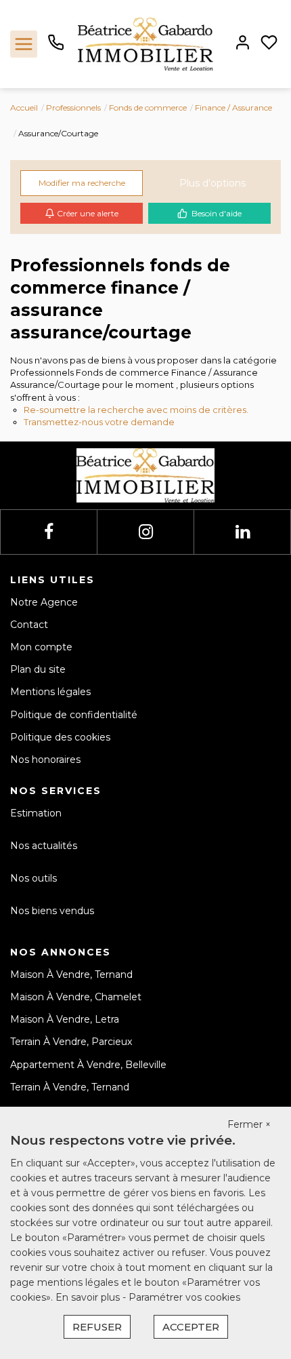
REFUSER (97, 1326)
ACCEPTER (190, 1326)
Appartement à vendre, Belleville (88, 1065)
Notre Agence (44, 602)
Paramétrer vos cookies (184, 1297)
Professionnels (73, 107)
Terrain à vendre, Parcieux (71, 1042)
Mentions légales (50, 692)
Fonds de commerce (148, 107)
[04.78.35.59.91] (55, 47)
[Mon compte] (242, 44)
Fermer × (249, 1124)
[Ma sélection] (269, 44)
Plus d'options (212, 183)
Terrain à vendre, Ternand (69, 1087)
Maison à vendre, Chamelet (75, 997)
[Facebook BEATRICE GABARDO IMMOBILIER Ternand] (48, 532)
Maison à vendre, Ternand (71, 974)
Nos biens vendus (52, 911)
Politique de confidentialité (73, 715)
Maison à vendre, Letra (64, 1019)
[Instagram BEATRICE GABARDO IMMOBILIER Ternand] (146, 532)
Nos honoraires (45, 759)
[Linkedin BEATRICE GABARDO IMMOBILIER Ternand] (243, 532)
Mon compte (41, 647)
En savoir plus (88, 1297)
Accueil (24, 107)
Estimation (36, 813)
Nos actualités (43, 846)
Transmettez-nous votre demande (99, 421)
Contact (29, 624)
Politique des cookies (60, 737)
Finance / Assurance (233, 107)
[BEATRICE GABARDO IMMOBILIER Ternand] (145, 43)
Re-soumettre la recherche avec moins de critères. (136, 409)
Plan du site (38, 669)
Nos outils (33, 878)
